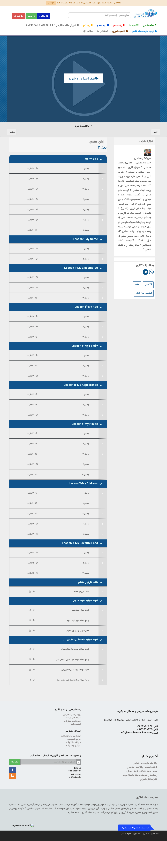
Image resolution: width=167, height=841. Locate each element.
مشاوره (42, 16)
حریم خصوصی (74, 739)
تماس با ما (76, 724)
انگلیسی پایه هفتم (144, 293)
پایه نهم (87, 25)
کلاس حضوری (119, 31)
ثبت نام (17, 16)
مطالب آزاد (88, 31)
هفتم (137, 284)
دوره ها (132, 25)
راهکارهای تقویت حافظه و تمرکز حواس (140, 775)
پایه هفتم (117, 25)
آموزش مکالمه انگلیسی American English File (51, 25)
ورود (30, 16)
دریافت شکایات (73, 743)
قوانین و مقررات (73, 746)
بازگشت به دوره (82, 126)
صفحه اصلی (148, 25)
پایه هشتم (102, 25)
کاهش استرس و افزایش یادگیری (142, 767)
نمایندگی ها (102, 31)
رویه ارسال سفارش (72, 715)
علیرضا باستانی (142, 158)
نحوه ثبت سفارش (72, 721)
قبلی (155, 132)
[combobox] (99, 15)
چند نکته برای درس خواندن (145, 763)
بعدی (12, 132)
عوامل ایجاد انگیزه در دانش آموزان (142, 771)
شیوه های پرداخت (72, 718)
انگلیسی (148, 284)
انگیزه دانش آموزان (149, 779)
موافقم (51, 2)
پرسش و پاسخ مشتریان (70, 736)
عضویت (14, 762)
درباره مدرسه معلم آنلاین (143, 31)
